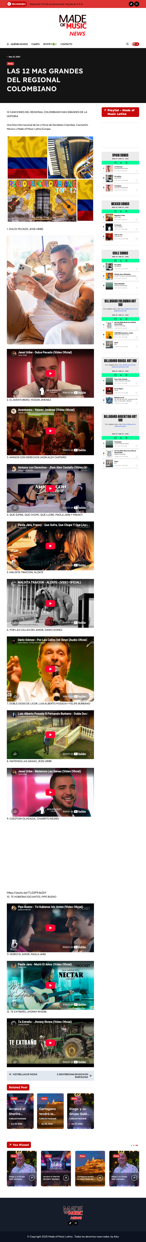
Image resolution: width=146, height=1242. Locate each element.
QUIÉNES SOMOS (19, 44)
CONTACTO (66, 44)
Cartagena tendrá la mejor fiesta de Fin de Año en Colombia (85, 1180)
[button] (136, 1168)
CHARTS (35, 44)
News (10, 63)
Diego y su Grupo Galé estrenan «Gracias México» (17, 1179)
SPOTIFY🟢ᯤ (50, 44)
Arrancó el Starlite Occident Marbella (51, 1177)
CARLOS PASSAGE (17, 1118)
